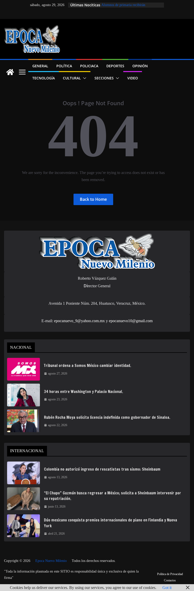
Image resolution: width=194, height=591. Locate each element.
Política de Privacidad (170, 574)
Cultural (72, 78)
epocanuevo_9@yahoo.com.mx (79, 321)
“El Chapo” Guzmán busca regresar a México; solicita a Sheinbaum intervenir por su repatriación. (112, 495)
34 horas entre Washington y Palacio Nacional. (83, 391)
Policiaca (89, 65)
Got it (167, 587)
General (40, 65)
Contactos (170, 580)
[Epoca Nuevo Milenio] (10, 72)
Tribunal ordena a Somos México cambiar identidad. (87, 365)
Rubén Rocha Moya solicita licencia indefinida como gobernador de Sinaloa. (107, 417)
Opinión (140, 65)
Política (64, 65)
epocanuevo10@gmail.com (131, 321)
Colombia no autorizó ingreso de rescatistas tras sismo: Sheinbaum (102, 469)
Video (132, 78)
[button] (83, 78)
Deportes (115, 65)
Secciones (104, 78)
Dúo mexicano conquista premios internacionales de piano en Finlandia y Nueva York (110, 523)
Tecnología (43, 78)
